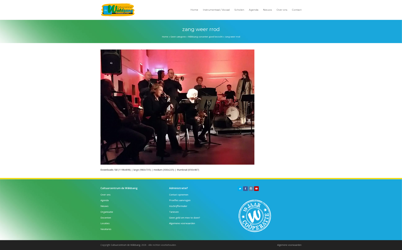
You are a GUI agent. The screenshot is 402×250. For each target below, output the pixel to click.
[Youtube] (256, 188)
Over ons (105, 194)
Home (165, 36)
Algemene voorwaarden (182, 223)
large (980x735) (142, 169)
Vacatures (105, 229)
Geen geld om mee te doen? (184, 217)
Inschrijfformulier (178, 206)
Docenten (105, 217)
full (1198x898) (122, 169)
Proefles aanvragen (179, 200)
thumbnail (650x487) (188, 169)
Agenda (104, 200)
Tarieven (174, 211)
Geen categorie (178, 36)
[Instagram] (251, 188)
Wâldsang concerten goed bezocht (205, 36)
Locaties (105, 223)
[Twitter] (240, 188)
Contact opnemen (178, 194)
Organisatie (106, 211)
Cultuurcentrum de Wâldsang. (126, 244)
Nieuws (104, 206)
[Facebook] (245, 188)
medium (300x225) (164, 169)
